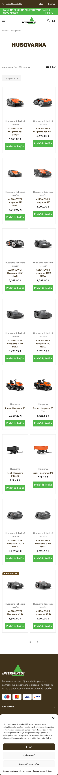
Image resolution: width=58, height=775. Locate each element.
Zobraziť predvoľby (29, 764)
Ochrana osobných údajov (42, 771)
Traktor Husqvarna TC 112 (15, 410)
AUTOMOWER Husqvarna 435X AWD (15, 273)
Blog (41, 4)
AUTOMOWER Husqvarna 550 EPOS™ (15, 131)
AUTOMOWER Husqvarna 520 (43, 201)
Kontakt (51, 4)
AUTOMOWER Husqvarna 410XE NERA (15, 543)
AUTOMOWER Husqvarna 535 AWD (43, 130)
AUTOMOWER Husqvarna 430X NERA (15, 343)
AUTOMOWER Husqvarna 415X (15, 613)
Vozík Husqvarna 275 (43, 472)
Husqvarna (10, 78)
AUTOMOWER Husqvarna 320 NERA (43, 343)
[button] (53, 718)
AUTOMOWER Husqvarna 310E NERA (43, 543)
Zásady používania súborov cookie (17, 771)
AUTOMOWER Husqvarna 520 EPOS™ (15, 202)
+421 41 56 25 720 (14, 3)
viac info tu (49, 11)
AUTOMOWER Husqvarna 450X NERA (43, 273)
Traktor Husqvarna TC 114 (43, 410)
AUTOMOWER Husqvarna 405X (43, 613)
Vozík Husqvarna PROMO (15, 474)
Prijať (29, 747)
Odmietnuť (29, 755)
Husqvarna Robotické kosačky (15, 123)
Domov (5, 30)
